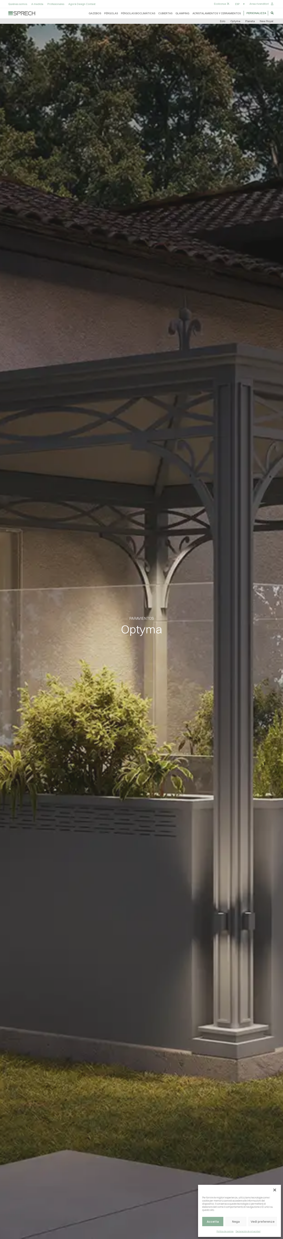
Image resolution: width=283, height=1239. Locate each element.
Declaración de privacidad (248, 1231)
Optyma (235, 21)
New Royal (266, 21)
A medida (37, 4)
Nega (236, 1221)
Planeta (250, 21)
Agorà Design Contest (82, 4)
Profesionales (55, 4)
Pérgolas (111, 13)
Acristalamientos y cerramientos (216, 13)
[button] (275, 1190)
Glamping (182, 13)
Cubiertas (165, 13)
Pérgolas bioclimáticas (138, 13)
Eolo (222, 21)
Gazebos (95, 13)
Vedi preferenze (263, 1221)
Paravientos (141, 618)
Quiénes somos (17, 4)
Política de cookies (224, 1231)
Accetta (213, 1221)
